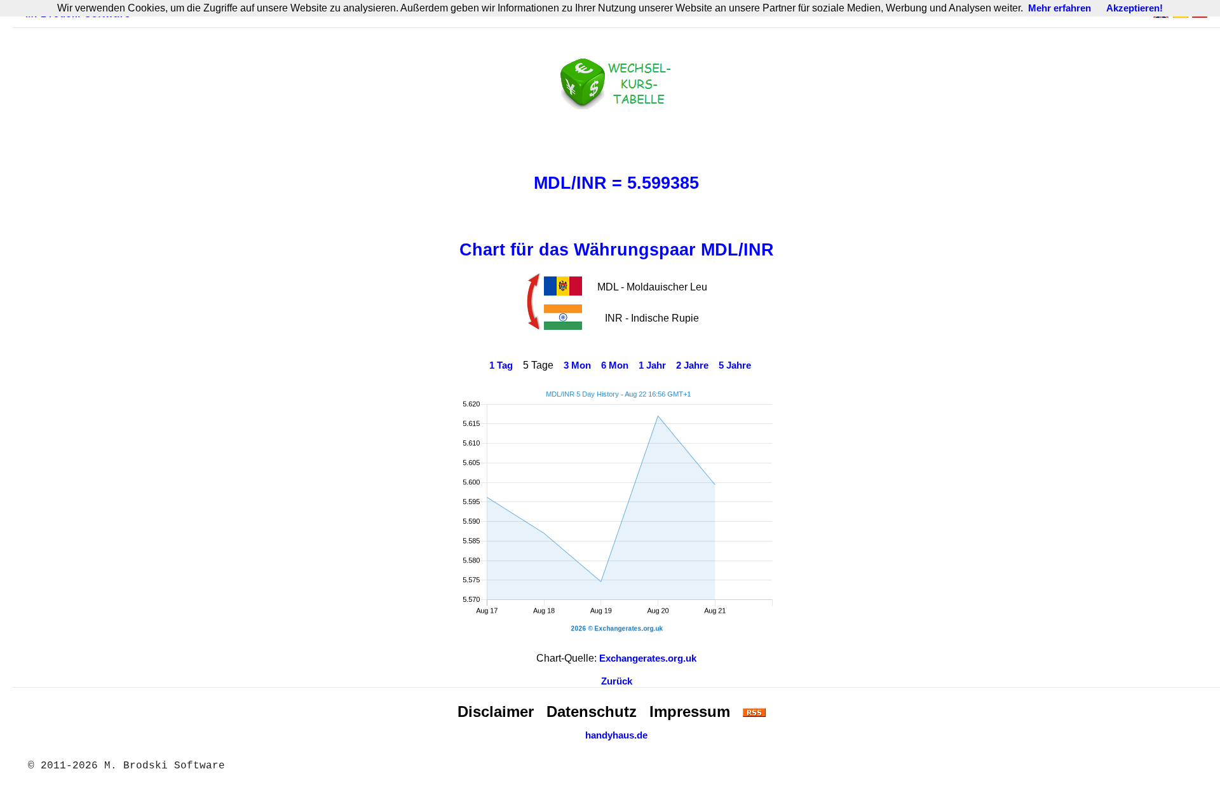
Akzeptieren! (1134, 8)
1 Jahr (652, 365)
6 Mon (614, 365)
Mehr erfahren (1059, 8)
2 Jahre (692, 365)
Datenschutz (591, 711)
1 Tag (501, 365)
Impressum (689, 711)
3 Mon (577, 365)
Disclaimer (496, 711)
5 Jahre (735, 365)
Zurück (616, 681)
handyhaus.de (616, 735)
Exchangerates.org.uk (647, 658)
